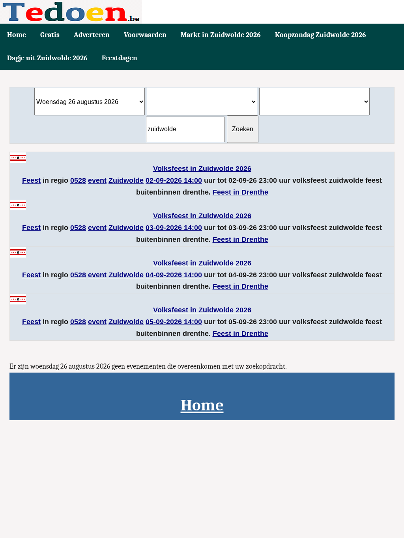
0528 (78, 180)
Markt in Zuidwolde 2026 (221, 35)
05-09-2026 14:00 (174, 322)
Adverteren (92, 35)
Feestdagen (119, 58)
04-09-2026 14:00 (174, 275)
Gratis (50, 35)
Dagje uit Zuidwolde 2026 (47, 58)
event (97, 180)
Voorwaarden (145, 35)
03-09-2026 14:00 (174, 228)
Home (16, 35)
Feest (31, 180)
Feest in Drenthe (240, 192)
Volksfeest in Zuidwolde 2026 (202, 169)
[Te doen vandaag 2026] (202, 12)
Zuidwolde (126, 180)
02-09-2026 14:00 (174, 180)
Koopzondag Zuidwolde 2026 (320, 35)
